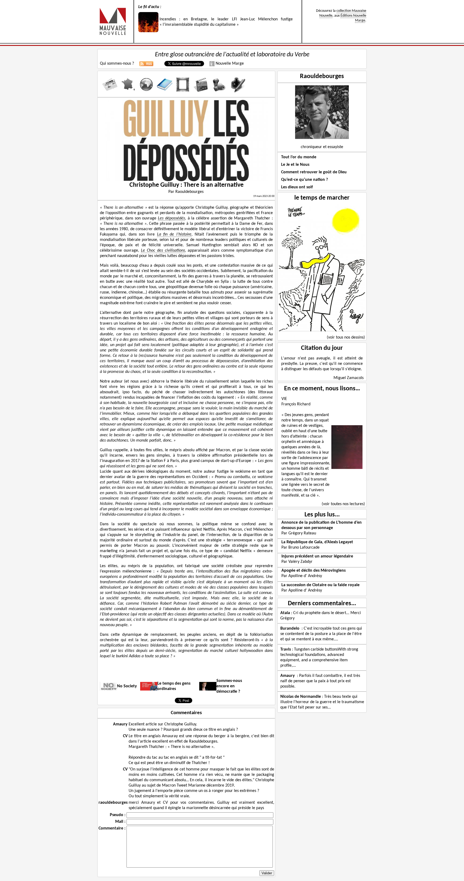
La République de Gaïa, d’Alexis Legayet (317, 542)
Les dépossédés (171, 218)
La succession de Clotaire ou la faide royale (320, 585)
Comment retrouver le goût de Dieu (314, 172)
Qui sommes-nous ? (117, 63)
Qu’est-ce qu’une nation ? (304, 180)
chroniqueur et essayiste (322, 147)
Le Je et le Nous (295, 165)
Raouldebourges (322, 76)
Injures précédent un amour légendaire (317, 556)
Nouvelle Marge (229, 63)
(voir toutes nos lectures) (343, 504)
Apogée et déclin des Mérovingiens (313, 570)
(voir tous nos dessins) (346, 337)
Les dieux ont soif (297, 187)
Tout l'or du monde (298, 157)
